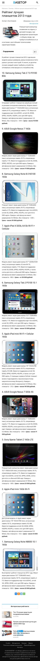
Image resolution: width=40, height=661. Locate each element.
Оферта (30, 643)
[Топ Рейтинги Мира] (20, 2)
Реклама (24, 643)
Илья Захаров (12, 21)
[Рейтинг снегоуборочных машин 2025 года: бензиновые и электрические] (7, 633)
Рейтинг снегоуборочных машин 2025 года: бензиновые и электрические (24, 633)
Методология (34, 23)
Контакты (20, 647)
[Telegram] (21, 594)
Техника (11, 8)
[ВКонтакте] (16, 594)
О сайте (8, 643)
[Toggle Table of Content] (34, 51)
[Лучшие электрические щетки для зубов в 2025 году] (7, 624)
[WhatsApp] (24, 594)
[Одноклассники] (18, 594)
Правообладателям (29, 645)
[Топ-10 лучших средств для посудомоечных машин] (7, 614)
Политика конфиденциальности (12, 645)
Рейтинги (4, 8)
